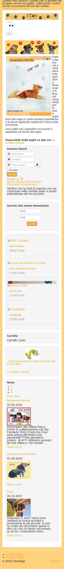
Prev (10, 396)
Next (17, 396)
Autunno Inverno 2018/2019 (21, 454)
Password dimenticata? (22, 184)
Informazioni (10, 8)
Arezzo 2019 (15, 291)
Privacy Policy (15, 557)
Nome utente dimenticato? (24, 181)
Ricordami (13, 170)
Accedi (12, 174)
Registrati (13, 179)
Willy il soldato (16, 246)
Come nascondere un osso (22, 268)
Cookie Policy (15, 554)
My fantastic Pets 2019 (18, 400)
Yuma (10, 491)
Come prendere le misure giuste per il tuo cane (31, 363)
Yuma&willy (15, 314)
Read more (14, 446)
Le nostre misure (18, 372)
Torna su (56, 561)
